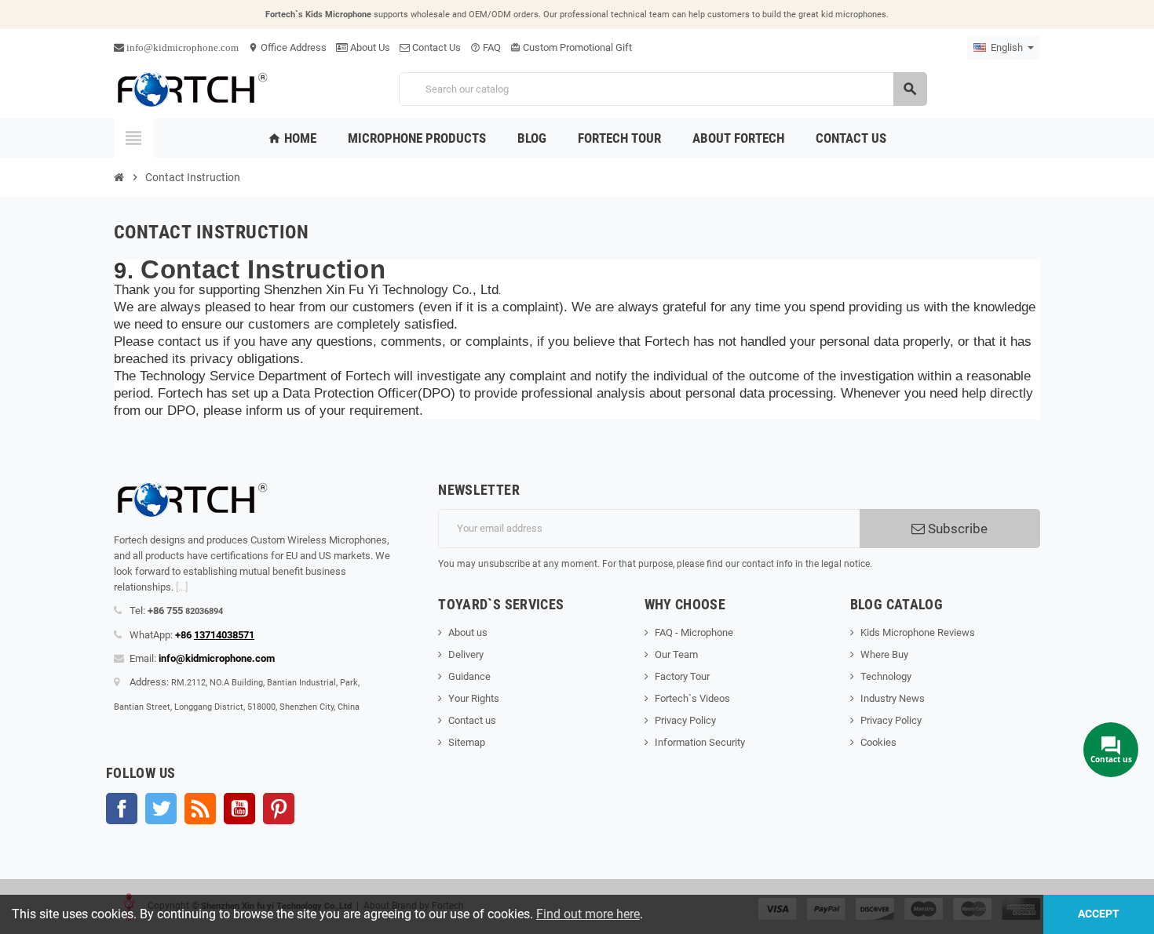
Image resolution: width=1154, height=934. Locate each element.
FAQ (485, 47)
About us (468, 632)
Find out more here (588, 914)
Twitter (161, 808)
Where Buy (884, 654)
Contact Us (435, 47)
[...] (182, 587)
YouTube (239, 808)
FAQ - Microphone (694, 632)
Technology (885, 676)
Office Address (287, 47)
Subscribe (956, 528)
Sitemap (466, 742)
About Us (369, 47)
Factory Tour (682, 676)
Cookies (878, 742)
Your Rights (473, 698)
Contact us (472, 720)
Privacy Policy (685, 720)
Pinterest (278, 808)
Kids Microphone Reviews (917, 632)
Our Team (676, 654)
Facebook (121, 808)
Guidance (469, 676)
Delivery (466, 654)
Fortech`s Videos (692, 698)
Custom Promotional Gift (571, 47)
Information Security (700, 742)
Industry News (892, 698)
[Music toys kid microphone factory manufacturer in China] (192, 88)
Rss (200, 808)
